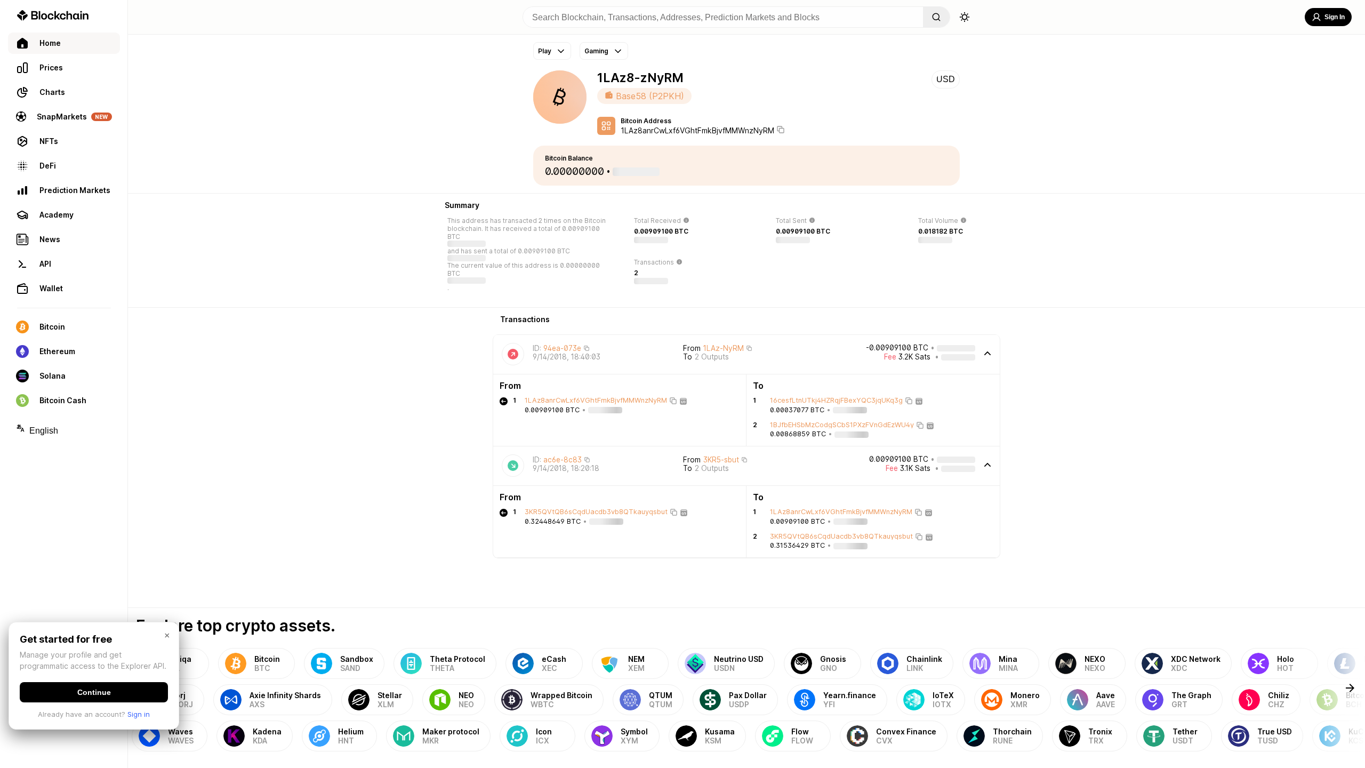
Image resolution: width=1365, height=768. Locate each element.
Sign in (138, 714)
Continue (94, 692)
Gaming (596, 51)
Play (544, 51)
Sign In (1334, 17)
